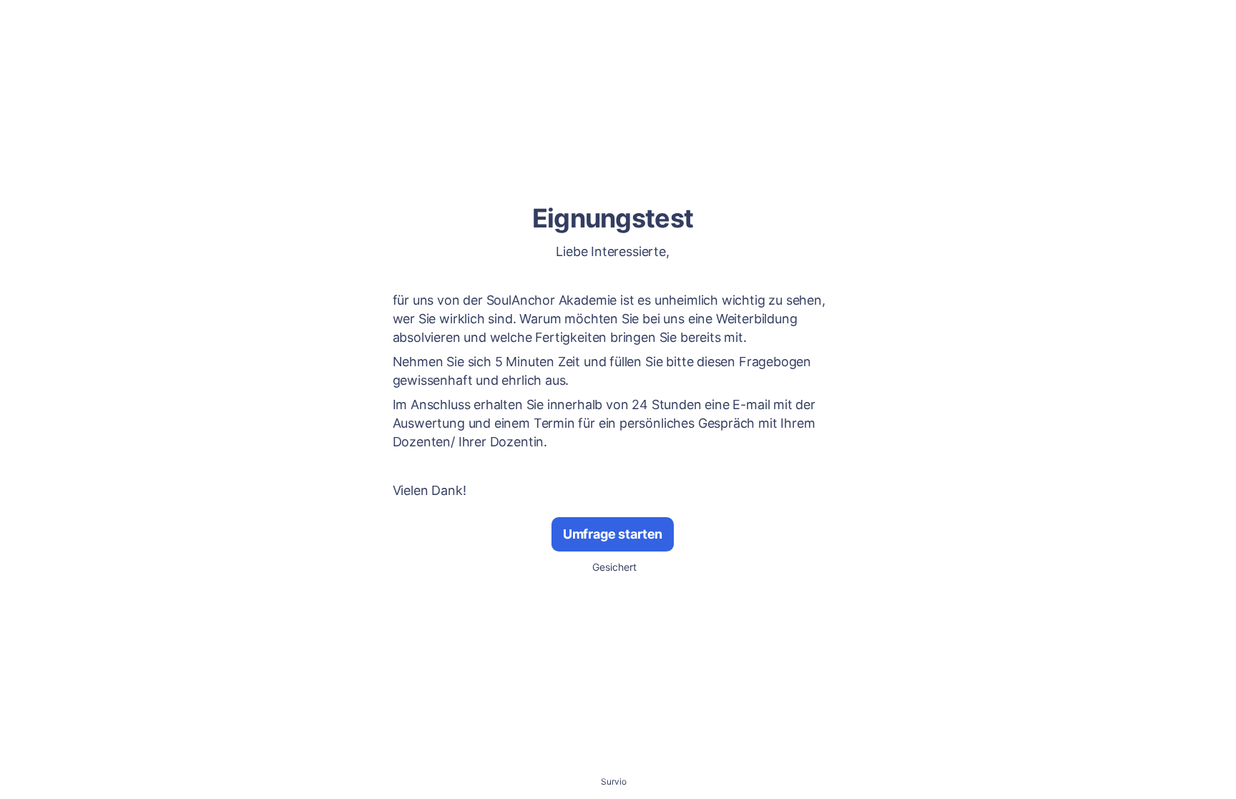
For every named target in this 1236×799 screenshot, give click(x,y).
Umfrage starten (612, 533)
